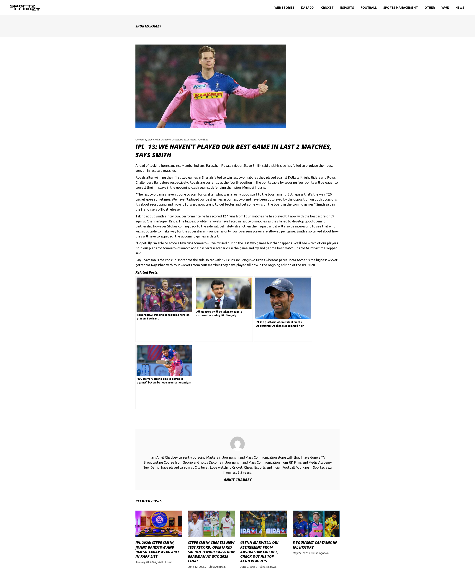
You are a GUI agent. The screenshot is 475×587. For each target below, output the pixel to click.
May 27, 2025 (300, 553)
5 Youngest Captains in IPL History (315, 545)
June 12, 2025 (196, 566)
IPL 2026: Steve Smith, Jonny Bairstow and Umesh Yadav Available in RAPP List (157, 549)
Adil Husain (165, 562)
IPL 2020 (184, 139)
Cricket (175, 139)
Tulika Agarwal (216, 566)
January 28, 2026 (145, 562)
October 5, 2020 (144, 139)
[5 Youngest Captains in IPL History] (316, 524)
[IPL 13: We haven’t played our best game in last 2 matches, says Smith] (237, 444)
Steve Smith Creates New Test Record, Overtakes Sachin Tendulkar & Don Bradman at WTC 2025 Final (211, 551)
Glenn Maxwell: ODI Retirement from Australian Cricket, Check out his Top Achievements (259, 551)
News (193, 139)
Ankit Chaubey (162, 139)
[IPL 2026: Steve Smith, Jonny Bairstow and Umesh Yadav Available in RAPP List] (158, 524)
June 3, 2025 (247, 566)
